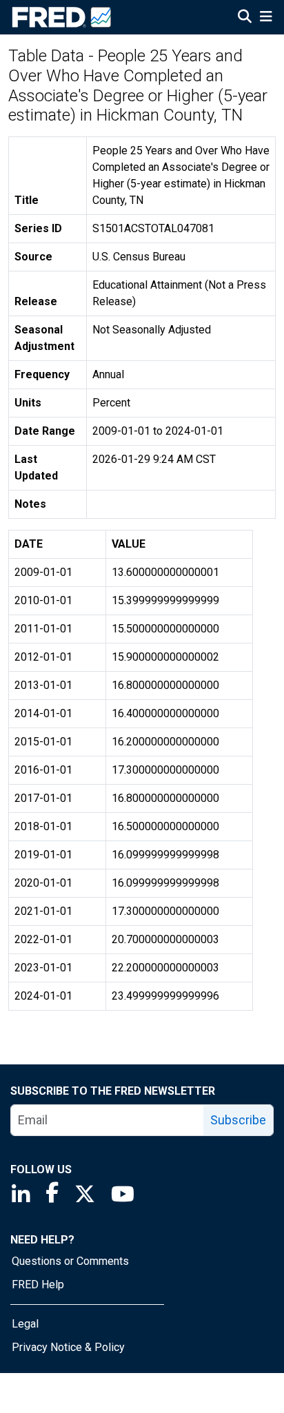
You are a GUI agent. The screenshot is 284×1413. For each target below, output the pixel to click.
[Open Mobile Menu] (265, 18)
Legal (25, 1323)
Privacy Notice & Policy (68, 1347)
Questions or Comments (70, 1261)
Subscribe (238, 1120)
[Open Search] (244, 18)
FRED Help (38, 1284)
